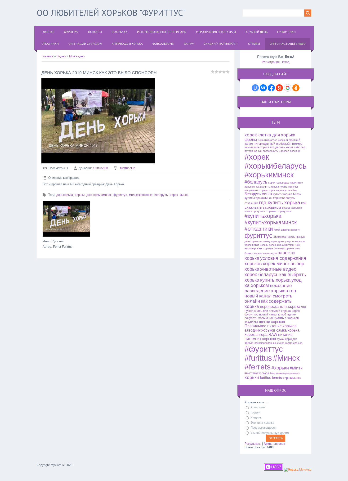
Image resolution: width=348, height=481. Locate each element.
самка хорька (287, 330)
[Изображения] (66, 219)
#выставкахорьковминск (285, 373)
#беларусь (256, 181)
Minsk (297, 194)
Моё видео (77, 56)
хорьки (80, 195)
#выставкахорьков (257, 373)
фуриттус (120, 195)
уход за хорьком (295, 241)
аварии (285, 229)
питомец (264, 241)
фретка (251, 140)
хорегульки (284, 211)
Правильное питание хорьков (271, 326)
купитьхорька (282, 194)
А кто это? (257, 407)
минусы (293, 186)
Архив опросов (274, 443)
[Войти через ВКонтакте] (263, 87)
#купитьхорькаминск (271, 222)
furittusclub (100, 168)
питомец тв (270, 253)
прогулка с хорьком (265, 211)
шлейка (292, 190)
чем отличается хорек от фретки (278, 140)
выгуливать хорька (256, 190)
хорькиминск (292, 378)
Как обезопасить (268, 150)
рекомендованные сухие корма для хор (278, 343)
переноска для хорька (280, 306)
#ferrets (258, 367)
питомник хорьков (260, 339)
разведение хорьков (266, 290)
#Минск (286, 358)
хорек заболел (295, 147)
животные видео (278, 269)
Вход (286, 62)
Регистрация (271, 62)
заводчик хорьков (260, 330)
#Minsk (296, 368)
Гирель (291, 236)
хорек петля (252, 244)
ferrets (277, 378)
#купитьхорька (263, 216)
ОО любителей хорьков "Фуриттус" (111, 12)
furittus (265, 378)
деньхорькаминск (99, 195)
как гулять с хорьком (284, 318)
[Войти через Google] (287, 88)
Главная (47, 56)
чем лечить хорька (257, 147)
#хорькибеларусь (276, 166)
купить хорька (275, 280)
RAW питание (280, 335)
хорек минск (276, 263)
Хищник (256, 417)
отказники (251, 203)
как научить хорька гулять (271, 186)
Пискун (300, 236)
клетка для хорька (276, 134)
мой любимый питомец (286, 143)
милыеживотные (140, 195)
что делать (277, 147)
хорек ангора (256, 335)
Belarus (286, 207)
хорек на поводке (278, 182)
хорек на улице (277, 190)
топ (292, 290)
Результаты (253, 443)
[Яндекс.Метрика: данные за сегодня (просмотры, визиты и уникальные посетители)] (297, 470)
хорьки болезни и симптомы (277, 244)
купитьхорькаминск (258, 198)
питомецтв (261, 143)
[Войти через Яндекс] (279, 87)
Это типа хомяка (262, 422)
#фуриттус (264, 349)
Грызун (255, 412)
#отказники (259, 229)
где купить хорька (279, 202)
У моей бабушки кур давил (269, 433)
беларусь (161, 195)
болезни (295, 150)
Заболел (284, 150)
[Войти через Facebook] (271, 87)
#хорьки (280, 367)
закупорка (251, 322)
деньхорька (64, 195)
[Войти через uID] (255, 87)
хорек (174, 195)
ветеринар (251, 150)
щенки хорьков (272, 322)
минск (184, 195)
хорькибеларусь (284, 198)
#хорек (257, 157)
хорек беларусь (261, 274)
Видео (61, 56)
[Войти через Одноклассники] (295, 87)
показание (281, 285)
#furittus (258, 358)
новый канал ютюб (272, 314)
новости (295, 229)
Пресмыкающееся (263, 427)
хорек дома (277, 241)
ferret (277, 229)
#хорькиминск (269, 175)
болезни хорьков (284, 248)
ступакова (279, 236)
